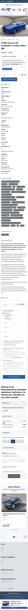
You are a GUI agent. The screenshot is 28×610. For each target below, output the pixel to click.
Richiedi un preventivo (9, 79)
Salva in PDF (5, 298)
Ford (13, 39)
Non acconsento (15, 371)
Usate (9, 39)
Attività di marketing (7, 360)
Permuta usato (8, 318)
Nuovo (2, 547)
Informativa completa (17, 357)
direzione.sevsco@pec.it (17, 596)
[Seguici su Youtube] (12, 1)
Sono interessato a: (8, 311)
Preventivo (7, 313)
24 (4, 441)
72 (21, 441)
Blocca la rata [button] (13, 476)
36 (8, 441)
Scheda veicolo (13, 529)
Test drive (7, 317)
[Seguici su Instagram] (7, 1)
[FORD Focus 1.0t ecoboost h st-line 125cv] (14, 26)
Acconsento (7, 371)
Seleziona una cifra (7, 421)
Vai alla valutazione (7, 68)
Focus (17, 39)
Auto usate (10, 13)
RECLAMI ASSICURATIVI (7, 582)
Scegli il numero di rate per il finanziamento (13, 437)
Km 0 (2, 551)
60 (17, 441)
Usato (2, 549)
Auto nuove (3, 13)
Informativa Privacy (12, 362)
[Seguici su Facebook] (9, 1)
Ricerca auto (3, 39)
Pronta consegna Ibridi (6, 573)
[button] (26, 10)
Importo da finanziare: (7, 427)
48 (13, 441)
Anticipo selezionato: (7, 424)
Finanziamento (8, 315)
